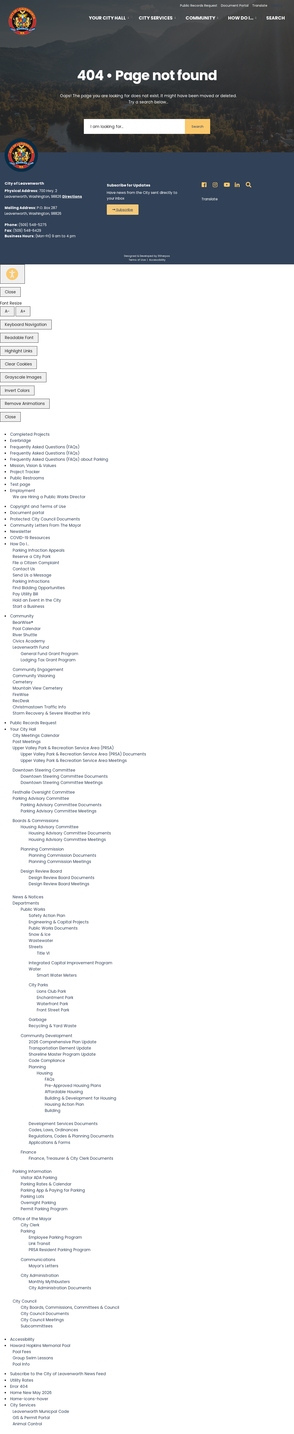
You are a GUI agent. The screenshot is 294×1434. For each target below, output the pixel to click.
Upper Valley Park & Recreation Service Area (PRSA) (63, 748)
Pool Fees (22, 1352)
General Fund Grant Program (49, 653)
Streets (36, 947)
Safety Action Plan (47, 915)
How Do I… (240, 18)
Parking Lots (32, 1196)
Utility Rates (21, 1380)
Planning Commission (42, 849)
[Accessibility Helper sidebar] (12, 274)
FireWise (21, 694)
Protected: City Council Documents (45, 519)
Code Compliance (47, 1060)
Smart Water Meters (57, 975)
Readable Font (19, 337)
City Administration (40, 1275)
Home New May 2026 (31, 1392)
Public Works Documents (53, 928)
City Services (156, 18)
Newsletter (20, 531)
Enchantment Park (55, 997)
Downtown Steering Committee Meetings (62, 782)
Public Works (33, 909)
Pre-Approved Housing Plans (73, 1085)
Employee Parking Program (55, 1237)
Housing (45, 1073)
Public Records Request (198, 5)
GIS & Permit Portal (31, 1417)
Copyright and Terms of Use (38, 506)
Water (35, 969)
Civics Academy (29, 641)
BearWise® (23, 622)
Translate (259, 5)
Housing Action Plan (64, 1104)
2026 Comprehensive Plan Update (62, 1042)
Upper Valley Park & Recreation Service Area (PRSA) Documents (83, 754)
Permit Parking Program (44, 1209)
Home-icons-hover (29, 1399)
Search (275, 18)
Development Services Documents (63, 1123)
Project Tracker (25, 472)
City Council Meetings (42, 1320)
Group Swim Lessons (33, 1358)
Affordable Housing (64, 1092)
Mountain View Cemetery (38, 688)
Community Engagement (38, 669)
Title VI (43, 953)
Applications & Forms (49, 1142)
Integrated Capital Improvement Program (70, 963)
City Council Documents (45, 1313)
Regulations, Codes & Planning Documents (71, 1136)
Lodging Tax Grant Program (48, 660)
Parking (28, 1231)
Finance (28, 1152)
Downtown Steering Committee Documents (64, 776)
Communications (38, 1259)
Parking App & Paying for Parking (53, 1190)
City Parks (38, 985)
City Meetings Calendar (36, 735)
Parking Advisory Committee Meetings (58, 811)
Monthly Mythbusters (49, 1281)
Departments (26, 903)
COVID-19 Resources (30, 537)
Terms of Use (137, 260)
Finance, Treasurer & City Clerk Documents (71, 1158)
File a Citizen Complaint (36, 563)
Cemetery (23, 682)
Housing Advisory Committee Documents (70, 833)
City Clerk (30, 1225)
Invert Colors (17, 390)
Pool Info (21, 1364)
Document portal (27, 512)
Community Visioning (34, 676)
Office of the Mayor (32, 1219)
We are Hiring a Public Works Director (49, 497)
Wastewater (41, 940)
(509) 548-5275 (33, 224)
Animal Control (27, 1424)
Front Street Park (53, 1010)
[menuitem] (111, 17)
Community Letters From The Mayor (45, 525)
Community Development (46, 1035)
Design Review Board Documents (61, 877)
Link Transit (39, 1243)
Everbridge (20, 440)
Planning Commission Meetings (60, 861)
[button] (123, 209)
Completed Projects (30, 434)
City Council (25, 1301)
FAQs (49, 1079)
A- (7, 311)
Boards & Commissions (36, 820)
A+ (22, 311)
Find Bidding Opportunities (39, 588)
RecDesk (21, 701)
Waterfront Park (52, 1004)
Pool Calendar (27, 628)
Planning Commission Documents (62, 855)
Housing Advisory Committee (50, 827)
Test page (20, 484)
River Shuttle (25, 635)
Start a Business (28, 606)
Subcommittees (37, 1326)
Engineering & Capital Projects (59, 922)
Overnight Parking (38, 1202)
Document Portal (235, 5)
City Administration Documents (60, 1288)
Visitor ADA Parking (39, 1177)
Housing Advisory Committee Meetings (67, 839)
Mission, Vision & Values (33, 465)
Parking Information (32, 1171)
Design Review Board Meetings (59, 884)
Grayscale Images (23, 377)
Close (10, 292)
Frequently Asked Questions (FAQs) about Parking (59, 459)
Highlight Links (18, 351)
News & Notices (28, 897)
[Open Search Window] (247, 183)
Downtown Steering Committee (44, 770)
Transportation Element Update (60, 1048)
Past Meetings (27, 741)
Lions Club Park (51, 991)
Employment (22, 490)
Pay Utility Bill (25, 594)
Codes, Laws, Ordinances (53, 1130)
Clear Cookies (18, 364)
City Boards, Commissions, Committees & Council (70, 1307)
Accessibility (157, 260)
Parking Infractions (31, 581)
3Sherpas (164, 256)
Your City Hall (107, 18)
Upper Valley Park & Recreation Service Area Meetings (74, 760)
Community (200, 18)
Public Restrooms (27, 478)
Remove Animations (25, 403)
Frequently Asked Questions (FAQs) (44, 447)
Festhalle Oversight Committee (44, 792)
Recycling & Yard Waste (52, 1026)
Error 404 (19, 1386)
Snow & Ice (40, 934)
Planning (37, 1067)
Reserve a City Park (32, 556)
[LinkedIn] (236, 183)
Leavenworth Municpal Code (41, 1411)
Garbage (38, 1019)
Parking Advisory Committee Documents (61, 805)
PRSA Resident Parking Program (59, 1250)
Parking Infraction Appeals (39, 550)
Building (52, 1110)
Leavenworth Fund (31, 647)
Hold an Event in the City (37, 600)
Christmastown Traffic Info (39, 707)
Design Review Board (41, 871)
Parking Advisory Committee (41, 798)
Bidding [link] (276, 5)
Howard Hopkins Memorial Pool (40, 1345)
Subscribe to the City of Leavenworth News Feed (58, 1374)
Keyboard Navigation (26, 324)
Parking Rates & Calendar (46, 1184)
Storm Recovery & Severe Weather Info (51, 713)
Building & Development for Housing (80, 1098)
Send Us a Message (32, 575)
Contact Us (24, 569)
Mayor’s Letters (43, 1266)
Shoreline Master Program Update (62, 1054)
